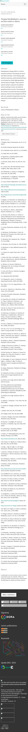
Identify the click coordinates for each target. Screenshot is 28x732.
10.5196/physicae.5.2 (6, 125)
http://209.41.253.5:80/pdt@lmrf (10, 500)
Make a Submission (9, 595)
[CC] (1, 680)
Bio (2, 28)
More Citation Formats (8, 134)
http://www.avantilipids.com (9, 438)
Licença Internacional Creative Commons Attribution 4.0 (13, 684)
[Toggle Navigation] (25, 4)
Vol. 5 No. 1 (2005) (5, 12)
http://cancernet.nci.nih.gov (9, 505)
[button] (5, 602)
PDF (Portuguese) (7, 63)
